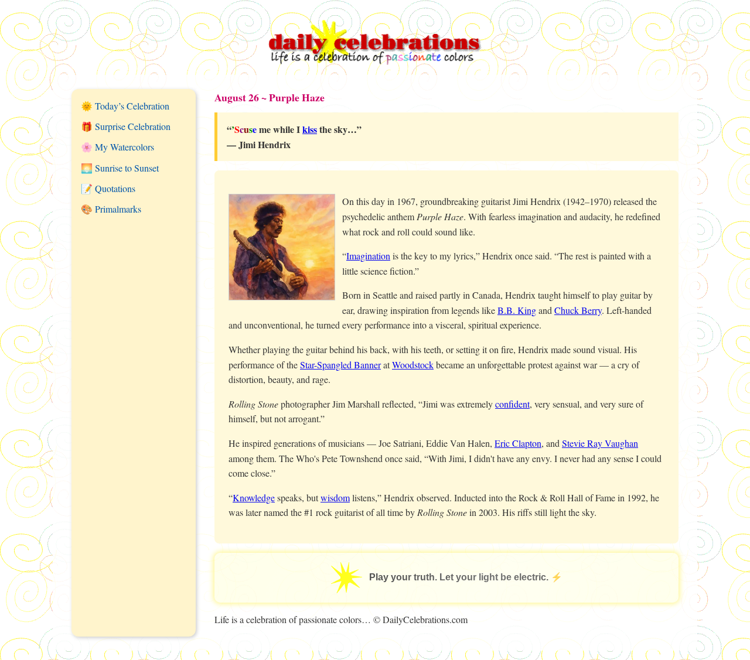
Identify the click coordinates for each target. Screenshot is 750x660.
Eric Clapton (518, 443)
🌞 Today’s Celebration (125, 106)
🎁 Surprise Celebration (126, 126)
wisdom (335, 497)
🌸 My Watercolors (117, 147)
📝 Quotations (108, 188)
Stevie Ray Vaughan (600, 443)
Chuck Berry (578, 310)
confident (512, 404)
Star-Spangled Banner (340, 364)
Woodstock (413, 364)
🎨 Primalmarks (111, 209)
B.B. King (516, 310)
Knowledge (254, 497)
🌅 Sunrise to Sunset (120, 168)
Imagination (368, 255)
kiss (309, 129)
